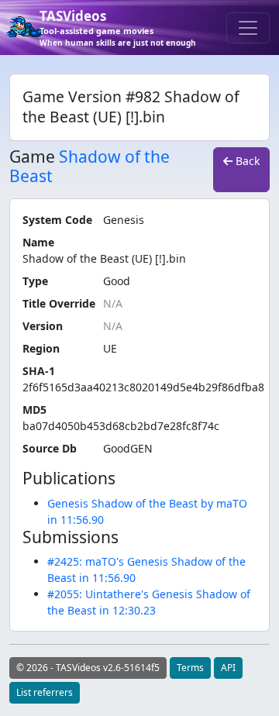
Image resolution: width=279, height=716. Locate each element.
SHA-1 (38, 370)
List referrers (44, 692)
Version (42, 325)
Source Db (49, 448)
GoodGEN (128, 448)
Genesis (123, 219)
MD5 (34, 409)
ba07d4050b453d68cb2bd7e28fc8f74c (120, 425)
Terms (190, 667)
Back (246, 160)
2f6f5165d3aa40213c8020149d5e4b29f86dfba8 (143, 387)
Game (32, 157)
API (228, 667)
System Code (57, 219)
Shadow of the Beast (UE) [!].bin (104, 258)
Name (38, 242)
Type (35, 281)
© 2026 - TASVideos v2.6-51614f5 (88, 667)
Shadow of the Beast (89, 166)
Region (41, 348)
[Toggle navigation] (248, 27)
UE (110, 348)
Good (116, 281)
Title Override (58, 303)
